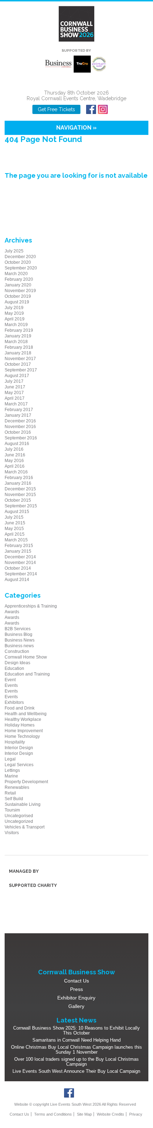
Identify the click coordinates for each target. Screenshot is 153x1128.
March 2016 (16, 471)
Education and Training (27, 674)
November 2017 (20, 358)
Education (14, 668)
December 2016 (20, 420)
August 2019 (17, 302)
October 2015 (18, 500)
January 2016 (18, 483)
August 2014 (17, 579)
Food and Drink (20, 708)
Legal (10, 759)
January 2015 (18, 551)
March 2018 (16, 341)
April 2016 (15, 466)
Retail (10, 793)
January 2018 (18, 353)
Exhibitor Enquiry (76, 998)
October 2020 (18, 262)
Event (10, 679)
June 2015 (15, 522)
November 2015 (20, 494)
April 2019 (15, 319)
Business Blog (18, 634)
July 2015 (14, 517)
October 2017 (18, 364)
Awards (12, 611)
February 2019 (19, 330)
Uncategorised (19, 815)
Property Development (26, 781)
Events (11, 685)
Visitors (12, 832)
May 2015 (14, 528)
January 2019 (18, 336)
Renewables (17, 787)
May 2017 (14, 392)
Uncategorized (19, 821)
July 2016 (14, 449)
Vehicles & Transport (24, 827)
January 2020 (18, 285)
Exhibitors (14, 702)
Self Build (14, 798)
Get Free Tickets (56, 109)
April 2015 (15, 534)
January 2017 (18, 415)
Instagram (103, 109)
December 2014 (20, 556)
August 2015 (17, 511)
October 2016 (18, 432)
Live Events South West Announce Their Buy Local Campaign (76, 1071)
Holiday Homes (20, 725)
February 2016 (19, 477)
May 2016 (14, 460)
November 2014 (20, 562)
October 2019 (18, 296)
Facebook (91, 109)
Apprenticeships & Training (31, 606)
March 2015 (16, 539)
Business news (19, 645)
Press (76, 989)
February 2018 (19, 347)
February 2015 (19, 545)
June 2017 (15, 386)
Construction (17, 651)
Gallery (76, 1006)
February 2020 (19, 279)
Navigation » (76, 127)
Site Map (84, 1114)
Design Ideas (17, 662)
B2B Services (18, 628)
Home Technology (22, 736)
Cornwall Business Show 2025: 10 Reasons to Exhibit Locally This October (76, 1030)
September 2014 (21, 573)
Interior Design (19, 747)
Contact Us (76, 981)
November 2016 (20, 426)
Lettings (12, 770)
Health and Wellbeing (26, 713)
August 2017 (17, 375)
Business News (20, 640)
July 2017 (14, 381)
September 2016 (21, 437)
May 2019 (14, 313)
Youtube (114, 109)
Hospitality (15, 742)
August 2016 (17, 443)
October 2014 (18, 568)
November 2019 (20, 290)
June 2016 (15, 454)
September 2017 (21, 370)
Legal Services (19, 764)
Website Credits (110, 1114)
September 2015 (21, 505)
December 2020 (20, 256)
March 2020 (16, 273)
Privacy (135, 1114)
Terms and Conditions (53, 1114)
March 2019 (16, 324)
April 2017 (15, 398)
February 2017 (19, 409)
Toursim (12, 810)
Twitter (81, 1093)
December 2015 (20, 488)
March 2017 (16, 403)
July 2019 (14, 307)
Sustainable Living (23, 804)
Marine (11, 776)
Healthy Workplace (23, 719)
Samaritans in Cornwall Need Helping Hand (76, 1040)
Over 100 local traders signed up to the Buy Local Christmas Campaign (76, 1061)
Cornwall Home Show (26, 657)
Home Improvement (24, 730)
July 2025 (14, 251)
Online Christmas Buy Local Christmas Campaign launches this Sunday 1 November (76, 1049)
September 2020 (21, 268)
